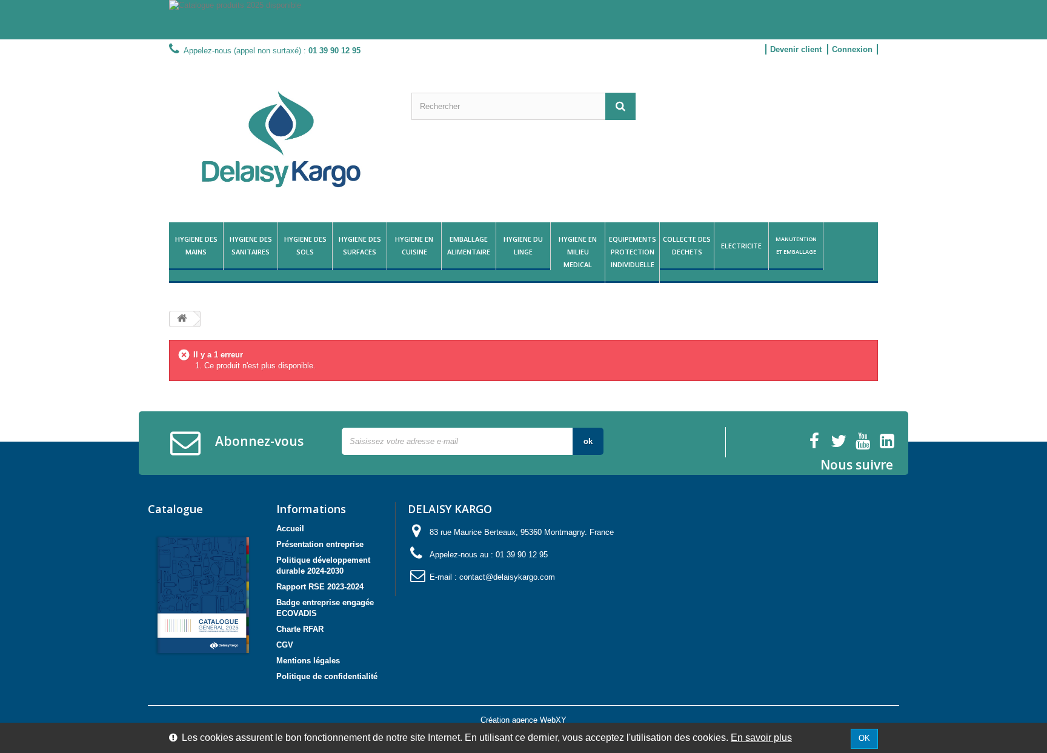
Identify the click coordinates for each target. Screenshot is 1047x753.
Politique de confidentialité (326, 676)
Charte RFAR (300, 629)
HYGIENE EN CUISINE (414, 245)
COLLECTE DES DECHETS (687, 245)
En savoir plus (761, 737)
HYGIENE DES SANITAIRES (251, 245)
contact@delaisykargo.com (507, 577)
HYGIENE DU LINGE (523, 245)
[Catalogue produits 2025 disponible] (523, 19)
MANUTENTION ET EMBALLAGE (796, 245)
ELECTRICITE (741, 245)
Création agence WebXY (523, 720)
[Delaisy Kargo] (281, 139)
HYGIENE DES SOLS (305, 245)
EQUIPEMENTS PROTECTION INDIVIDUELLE (632, 251)
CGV (284, 644)
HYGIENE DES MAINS (196, 245)
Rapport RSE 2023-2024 (320, 586)
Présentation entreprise (320, 544)
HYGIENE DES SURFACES (360, 245)
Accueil (290, 528)
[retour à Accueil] (181, 319)
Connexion (852, 49)
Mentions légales (308, 660)
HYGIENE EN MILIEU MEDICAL (578, 251)
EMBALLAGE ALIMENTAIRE (468, 245)
